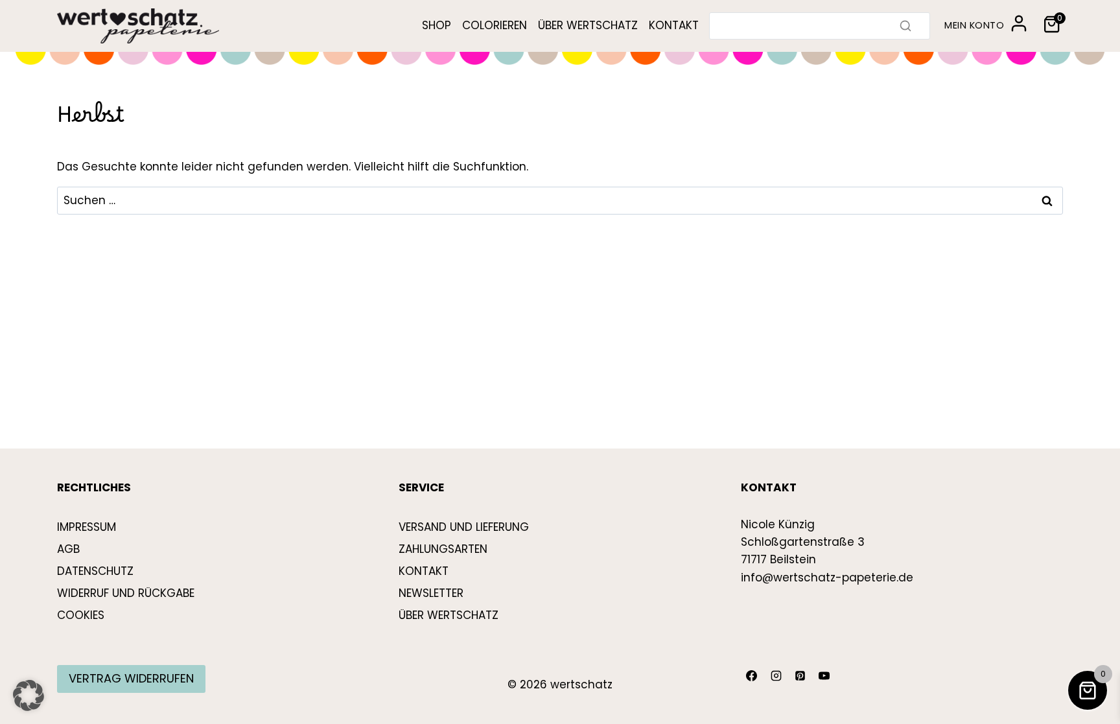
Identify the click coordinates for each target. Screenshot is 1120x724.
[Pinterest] (800, 676)
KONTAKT (674, 25)
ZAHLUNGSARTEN (443, 549)
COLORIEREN (494, 25)
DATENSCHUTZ (95, 571)
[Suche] (905, 26)
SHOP (436, 25)
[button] (28, 695)
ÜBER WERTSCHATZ (588, 25)
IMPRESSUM (86, 527)
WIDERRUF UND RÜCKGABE (125, 593)
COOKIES (80, 615)
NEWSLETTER (431, 593)
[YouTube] (824, 676)
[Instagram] (776, 676)
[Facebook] (752, 676)
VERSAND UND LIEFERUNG (464, 527)
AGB (68, 549)
